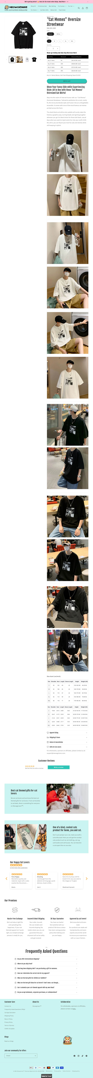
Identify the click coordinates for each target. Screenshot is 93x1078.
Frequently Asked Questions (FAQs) (15, 1009)
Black (50, 34)
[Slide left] (7, 60)
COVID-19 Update (10, 1028)
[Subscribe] (35, 1056)
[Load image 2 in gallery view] (19, 59)
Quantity (49, 45)
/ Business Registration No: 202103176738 (34, 1071)
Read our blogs (9, 1041)
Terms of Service (9, 1025)
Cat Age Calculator (10, 1012)
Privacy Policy (8, 1022)
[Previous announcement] (5, 1)
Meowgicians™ (37, 1006)
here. (74, 1009)
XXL (72, 41)
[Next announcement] (88, 1)
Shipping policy (76, 1071)
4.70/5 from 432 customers (19, 868)
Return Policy (8, 1019)
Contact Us (8, 1006)
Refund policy (49, 1071)
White (58, 34)
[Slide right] (40, 60)
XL (65, 41)
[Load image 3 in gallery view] (27, 59)
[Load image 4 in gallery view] (34, 59)
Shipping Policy (9, 1016)
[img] (47, 865)
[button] (62, 6)
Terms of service (66, 1071)
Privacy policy (57, 1071)
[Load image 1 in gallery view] (12, 59)
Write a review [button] (58, 767)
